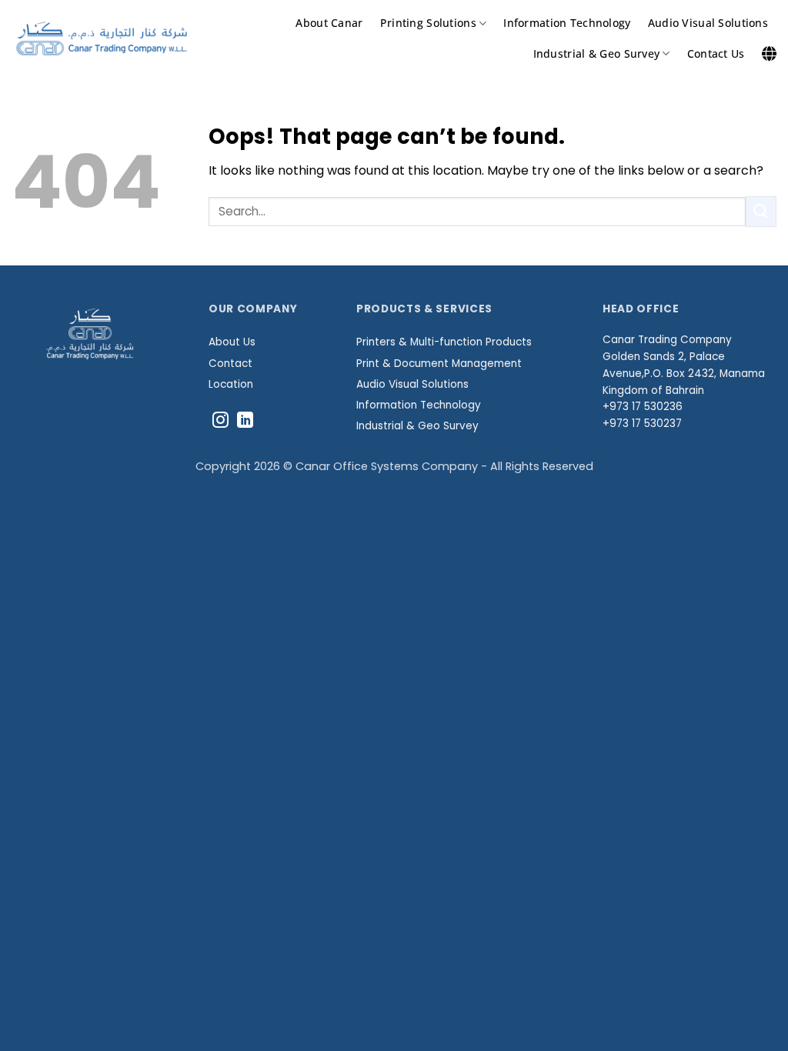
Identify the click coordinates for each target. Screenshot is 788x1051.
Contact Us (716, 53)
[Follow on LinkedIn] (245, 421)
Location (231, 384)
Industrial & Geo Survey (596, 53)
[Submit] (761, 211)
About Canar (329, 22)
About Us (232, 342)
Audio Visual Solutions (708, 22)
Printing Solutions (428, 22)
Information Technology (566, 22)
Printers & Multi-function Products (444, 342)
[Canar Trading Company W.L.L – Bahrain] (102, 38)
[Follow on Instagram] (220, 421)
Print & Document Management (439, 363)
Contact (230, 363)
